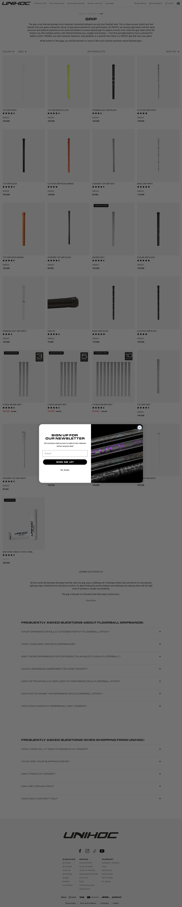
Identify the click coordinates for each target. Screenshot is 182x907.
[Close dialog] (140, 428)
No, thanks (65, 470)
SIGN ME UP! (65, 462)
